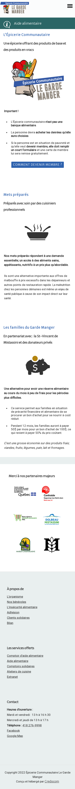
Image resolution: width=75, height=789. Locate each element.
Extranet (12, 677)
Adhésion (13, 612)
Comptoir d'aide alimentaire (25, 655)
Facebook (13, 730)
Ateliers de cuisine (19, 671)
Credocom (52, 781)
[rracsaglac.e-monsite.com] (25, 523)
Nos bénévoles (16, 602)
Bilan (10, 623)
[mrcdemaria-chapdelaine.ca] (25, 553)
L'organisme (15, 596)
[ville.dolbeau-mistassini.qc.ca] (51, 526)
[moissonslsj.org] (51, 553)
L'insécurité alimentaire (22, 607)
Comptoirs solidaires (21, 666)
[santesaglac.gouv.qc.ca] (25, 499)
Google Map (15, 736)
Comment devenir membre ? (37, 165)
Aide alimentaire (17, 661)
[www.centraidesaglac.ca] (51, 503)
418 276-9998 (32, 725)
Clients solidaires (18, 617)
